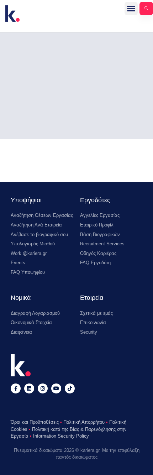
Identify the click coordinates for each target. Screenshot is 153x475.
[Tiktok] (70, 388)
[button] (131, 8)
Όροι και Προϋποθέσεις (35, 422)
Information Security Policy (61, 436)
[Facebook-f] (16, 388)
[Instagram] (43, 388)
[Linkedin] (29, 388)
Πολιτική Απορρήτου (84, 422)
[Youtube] (56, 388)
